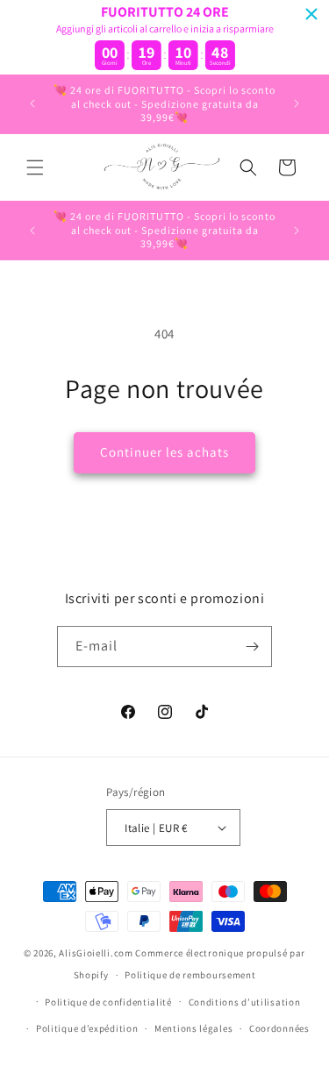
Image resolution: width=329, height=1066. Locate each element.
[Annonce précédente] (32, 103)
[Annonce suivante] (296, 103)
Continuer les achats (164, 452)
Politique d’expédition (87, 1028)
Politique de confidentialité (108, 1002)
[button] (35, 167)
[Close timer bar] (311, 14)
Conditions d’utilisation (245, 1002)
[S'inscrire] (251, 646)
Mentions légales (193, 1028)
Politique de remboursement (190, 975)
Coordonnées (279, 1028)
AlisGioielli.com (97, 953)
